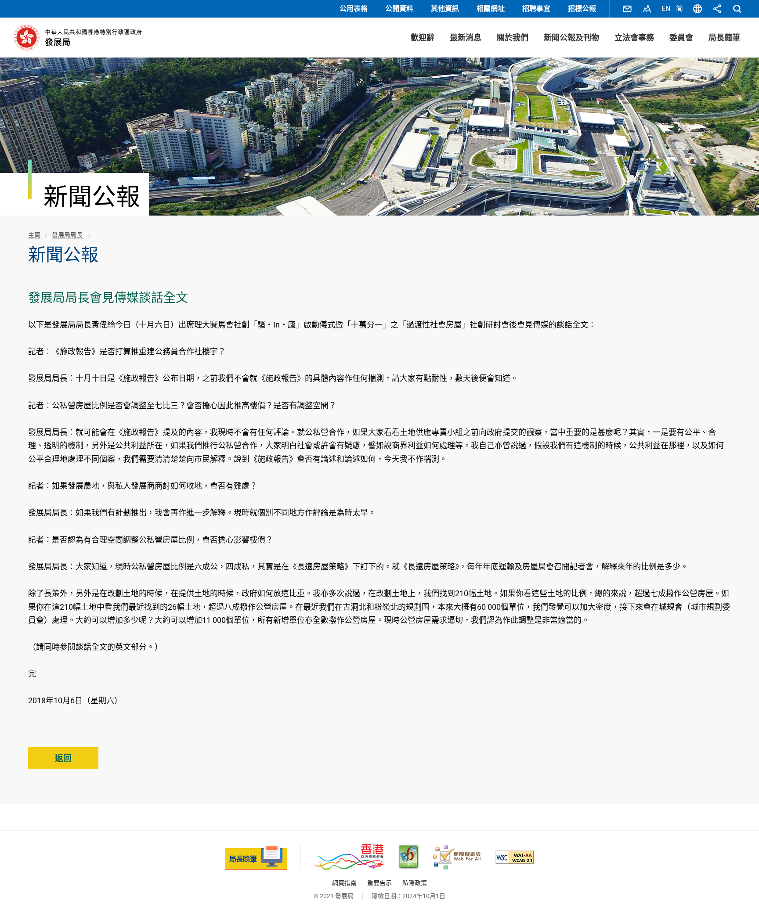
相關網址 (491, 8)
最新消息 (465, 37)
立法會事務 (634, 37)
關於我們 (512, 37)
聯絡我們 (627, 9)
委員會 (681, 37)
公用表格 (354, 8)
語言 (697, 9)
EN (665, 8)
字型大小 (647, 9)
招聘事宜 (536, 8)
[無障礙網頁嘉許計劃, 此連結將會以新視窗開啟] (457, 857)
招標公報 (582, 8)
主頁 (34, 234)
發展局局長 (68, 234)
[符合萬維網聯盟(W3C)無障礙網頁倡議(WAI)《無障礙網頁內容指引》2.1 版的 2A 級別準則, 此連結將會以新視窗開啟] (514, 857)
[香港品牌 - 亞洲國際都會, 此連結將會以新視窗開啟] (348, 857)
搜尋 (737, 9)
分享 (717, 9)
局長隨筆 (724, 37)
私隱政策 (414, 882)
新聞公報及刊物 (571, 37)
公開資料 (399, 8)
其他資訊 (445, 8)
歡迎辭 (422, 37)
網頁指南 (344, 882)
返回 (63, 758)
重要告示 (379, 882)
